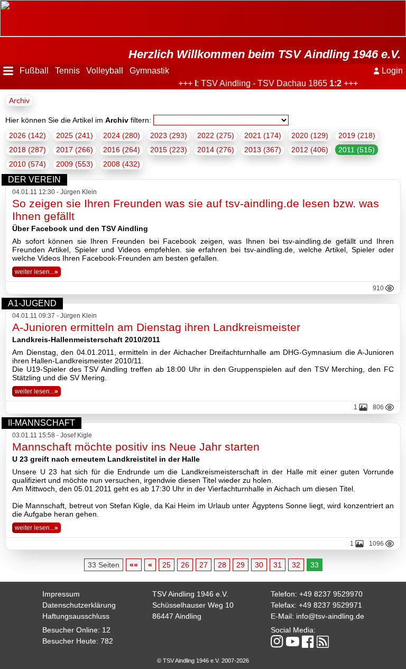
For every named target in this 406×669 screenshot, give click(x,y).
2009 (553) (74, 164)
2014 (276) (215, 149)
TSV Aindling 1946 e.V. (190, 594)
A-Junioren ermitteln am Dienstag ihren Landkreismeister (156, 327)
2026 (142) (27, 135)
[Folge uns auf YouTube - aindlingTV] (292, 642)
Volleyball (104, 70)
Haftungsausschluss (75, 616)
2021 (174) (262, 135)
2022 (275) (215, 135)
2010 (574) (27, 164)
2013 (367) (262, 149)
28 (222, 565)
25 (166, 565)
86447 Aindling (176, 616)
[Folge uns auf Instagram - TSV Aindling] (277, 642)
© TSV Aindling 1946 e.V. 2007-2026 (203, 660)
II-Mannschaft (41, 422)
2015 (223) (168, 149)
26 (185, 565)
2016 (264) (121, 149)
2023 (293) (168, 135)
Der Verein (34, 179)
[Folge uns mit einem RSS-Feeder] (323, 642)
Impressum (61, 594)
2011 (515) (356, 149)
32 (296, 565)
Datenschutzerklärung (79, 605)
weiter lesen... (36, 272)
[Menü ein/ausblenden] (8, 71)
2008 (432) (121, 164)
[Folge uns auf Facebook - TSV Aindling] (308, 642)
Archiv (19, 100)
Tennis (67, 70)
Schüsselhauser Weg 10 (193, 605)
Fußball (34, 70)
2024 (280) (121, 135)
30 (259, 565)
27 (203, 565)
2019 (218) (356, 135)
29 (240, 565)
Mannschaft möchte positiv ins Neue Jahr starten (136, 447)
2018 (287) (27, 149)
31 (277, 565)
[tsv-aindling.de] (2, 5)
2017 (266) (74, 149)
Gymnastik (149, 70)
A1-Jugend (32, 303)
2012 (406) (309, 149)
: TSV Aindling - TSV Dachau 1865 (263, 83)
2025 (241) (74, 135)
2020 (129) (309, 135)
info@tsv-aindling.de (330, 616)
